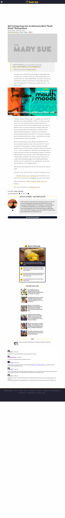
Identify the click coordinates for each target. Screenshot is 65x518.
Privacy (25, 390)
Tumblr (38, 181)
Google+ (16, 183)
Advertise (21, 390)
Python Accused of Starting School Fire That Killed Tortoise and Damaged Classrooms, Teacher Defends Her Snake (33, 263)
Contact (43, 392)
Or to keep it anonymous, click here (43, 342)
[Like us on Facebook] (21, 194)
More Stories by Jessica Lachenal (32, 217)
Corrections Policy (22, 392)
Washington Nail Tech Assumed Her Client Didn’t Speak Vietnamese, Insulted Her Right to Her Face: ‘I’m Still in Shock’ (35, 299)
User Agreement (46, 390)
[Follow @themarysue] (19, 194)
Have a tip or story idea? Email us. (27, 342)
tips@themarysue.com (34, 187)
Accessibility (38, 390)
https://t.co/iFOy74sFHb (19, 66)
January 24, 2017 (31, 69)
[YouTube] (28, 194)
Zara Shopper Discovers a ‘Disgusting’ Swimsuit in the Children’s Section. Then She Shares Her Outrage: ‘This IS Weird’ (35, 291)
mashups (16, 191)
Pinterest (43, 181)
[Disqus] (32, 365)
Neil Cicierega (20, 191)
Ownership (39, 392)
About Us (16, 390)
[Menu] (1, 2)
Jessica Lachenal (12, 30)
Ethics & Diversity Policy (55, 390)
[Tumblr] (26, 194)
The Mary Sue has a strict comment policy (27, 175)
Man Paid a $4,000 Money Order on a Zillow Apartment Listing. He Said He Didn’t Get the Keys (35, 333)
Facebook (33, 181)
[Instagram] (24, 194)
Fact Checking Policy (31, 392)
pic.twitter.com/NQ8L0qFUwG (33, 66)
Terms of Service (31, 390)
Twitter (29, 181)
